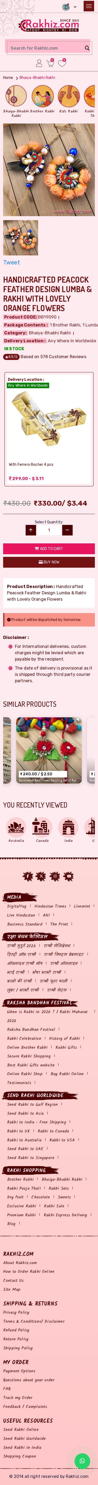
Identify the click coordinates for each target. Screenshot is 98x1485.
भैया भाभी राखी (46, 972)
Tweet (11, 262)
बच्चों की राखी (19, 981)
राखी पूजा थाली (53, 981)
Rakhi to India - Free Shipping (36, 1122)
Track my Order (17, 1397)
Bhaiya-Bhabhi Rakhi (62, 1179)
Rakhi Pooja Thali (24, 1188)
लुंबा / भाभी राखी (23, 990)
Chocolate (40, 1197)
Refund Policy (16, 1330)
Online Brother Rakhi (27, 1047)
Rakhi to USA (62, 1140)
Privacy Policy (16, 1312)
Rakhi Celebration (24, 1038)
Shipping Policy (18, 1348)
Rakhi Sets (59, 1188)
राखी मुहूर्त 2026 (21, 946)
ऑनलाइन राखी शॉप (24, 963)
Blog (11, 1224)
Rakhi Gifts (66, 1047)
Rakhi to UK (18, 1131)
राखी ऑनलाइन (63, 963)
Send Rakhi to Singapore (30, 1158)
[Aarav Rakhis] (49, 169)
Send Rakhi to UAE (25, 1149)
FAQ (7, 1389)
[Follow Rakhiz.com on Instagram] (55, 876)
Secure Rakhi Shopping (29, 1056)
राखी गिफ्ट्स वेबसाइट (64, 954)
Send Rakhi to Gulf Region (32, 1104)
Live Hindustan (21, 915)
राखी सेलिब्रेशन (57, 946)
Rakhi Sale (54, 1206)
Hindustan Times (50, 906)
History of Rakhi (64, 1038)
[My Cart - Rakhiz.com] (50, 63)
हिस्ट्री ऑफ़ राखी (21, 954)
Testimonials (19, 1083)
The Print (59, 924)
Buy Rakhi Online (67, 1074)
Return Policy (15, 1339)
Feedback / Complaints (25, 1406)
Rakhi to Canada (53, 1131)
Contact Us (13, 1280)
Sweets (64, 1197)
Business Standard (24, 924)
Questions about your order (28, 1380)
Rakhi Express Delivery (65, 1215)
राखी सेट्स (57, 990)
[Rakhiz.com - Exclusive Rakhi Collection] (49, 24)
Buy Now (51, 562)
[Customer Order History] (39, 63)
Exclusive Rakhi (21, 1206)
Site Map (11, 1289)
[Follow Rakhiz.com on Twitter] (41, 876)
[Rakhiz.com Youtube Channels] (69, 876)
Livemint (82, 906)
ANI (46, 915)
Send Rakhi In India (22, 1447)
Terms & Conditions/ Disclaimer (34, 1321)
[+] (31, 530)
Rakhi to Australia (24, 1140)
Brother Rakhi (20, 1179)
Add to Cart (51, 549)
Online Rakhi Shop (25, 1074)
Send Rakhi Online (21, 1429)
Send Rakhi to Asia (25, 1113)
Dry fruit (15, 1197)
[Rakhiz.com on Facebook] (28, 876)
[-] (67, 530)
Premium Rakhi (21, 1215)
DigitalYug (17, 906)
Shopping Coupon (19, 1456)
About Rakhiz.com (20, 1263)
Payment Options (19, 1371)
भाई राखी (16, 972)
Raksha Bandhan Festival (31, 1029)
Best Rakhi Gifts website (31, 1065)
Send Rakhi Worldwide (24, 1438)
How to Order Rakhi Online (28, 1271)
